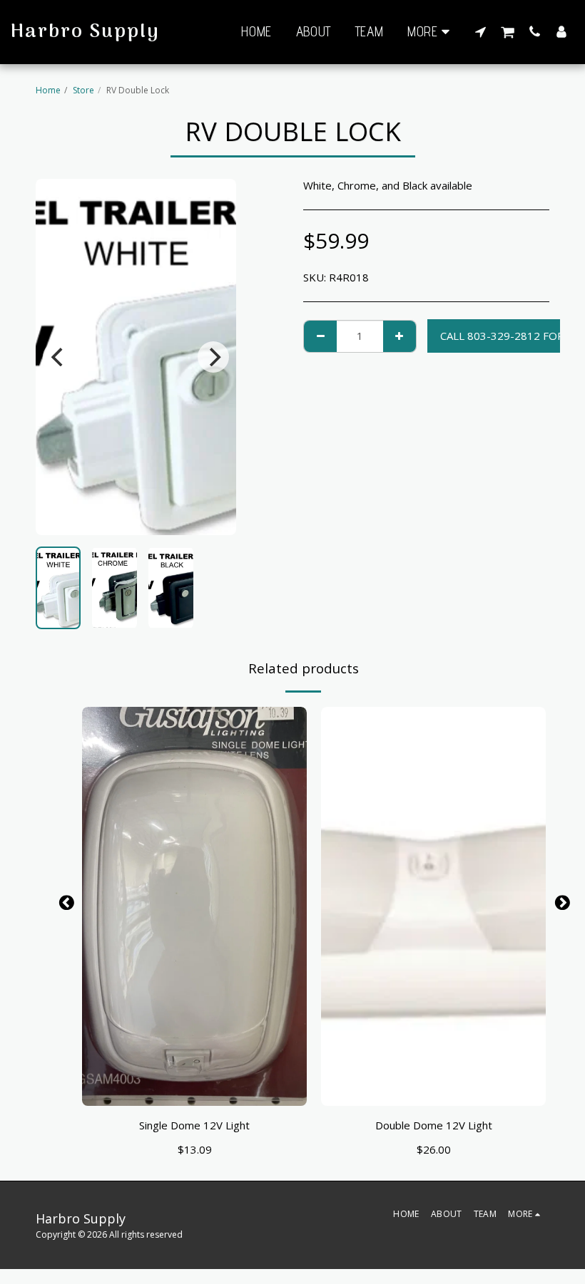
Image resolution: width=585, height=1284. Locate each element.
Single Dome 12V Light (194, 1125)
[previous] (58, 357)
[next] (213, 357)
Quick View (194, 1088)
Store (83, 90)
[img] (194, 906)
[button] (480, 31)
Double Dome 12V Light (433, 1125)
